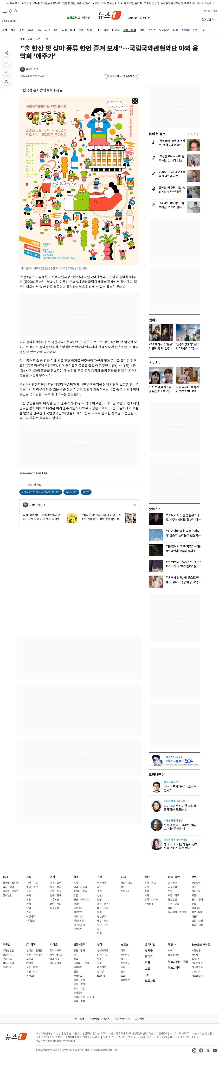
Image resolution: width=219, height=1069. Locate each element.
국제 (76, 877)
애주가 (86, 492)
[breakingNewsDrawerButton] (10, 11)
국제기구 (78, 916)
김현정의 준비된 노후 (174, 801)
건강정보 (78, 975)
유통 (194, 903)
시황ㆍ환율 (173, 903)
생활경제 (196, 908)
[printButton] (6, 81)
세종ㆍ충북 (102, 903)
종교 (76, 958)
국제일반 (78, 929)
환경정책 (54, 908)
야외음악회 (71, 492)
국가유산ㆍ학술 (81, 963)
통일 (123, 887)
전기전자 (196, 891)
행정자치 (101, 882)
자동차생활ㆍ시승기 (84, 997)
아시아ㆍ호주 (80, 891)
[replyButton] (6, 62)
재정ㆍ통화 (55, 887)
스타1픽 (196, 958)
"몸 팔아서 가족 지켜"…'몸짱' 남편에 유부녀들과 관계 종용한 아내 (183, 551)
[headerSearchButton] (15, 11)
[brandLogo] (109, 15)
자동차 (195, 895)
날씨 (28, 908)
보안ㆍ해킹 (32, 967)
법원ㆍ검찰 (32, 887)
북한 (147, 877)
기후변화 (78, 912)
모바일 (29, 958)
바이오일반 (55, 963)
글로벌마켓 (173, 954)
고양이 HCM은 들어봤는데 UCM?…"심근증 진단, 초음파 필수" (41, 3)
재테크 (171, 908)
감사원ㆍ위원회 (10, 891)
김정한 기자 (31, 69)
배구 (123, 967)
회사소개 (79, 1018)
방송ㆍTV (102, 954)
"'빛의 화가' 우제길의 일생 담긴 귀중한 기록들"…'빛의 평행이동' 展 (101, 517)
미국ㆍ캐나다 (80, 887)
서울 (99, 887)
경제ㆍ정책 (55, 882)
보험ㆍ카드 (173, 895)
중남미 (77, 903)
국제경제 (78, 908)
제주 (99, 933)
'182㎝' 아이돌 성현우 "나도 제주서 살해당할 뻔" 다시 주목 (183, 519)
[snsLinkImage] (194, 1050)
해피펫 (86, 18)
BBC (170, 950)
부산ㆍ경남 (102, 925)
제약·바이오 (56, 954)
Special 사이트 (201, 944)
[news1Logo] (16, 1036)
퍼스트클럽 (197, 975)
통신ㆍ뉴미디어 (34, 954)
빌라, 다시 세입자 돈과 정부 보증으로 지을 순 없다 (181, 846)
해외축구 (125, 963)
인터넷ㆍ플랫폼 (34, 950)
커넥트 (207, 10)
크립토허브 (73, 18)
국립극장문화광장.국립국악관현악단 (40, 492)
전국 (99, 877)
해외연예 (101, 967)
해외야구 (125, 954)
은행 (170, 891)
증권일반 (172, 899)
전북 (99, 912)
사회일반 (30, 920)
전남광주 (101, 916)
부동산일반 (8, 950)
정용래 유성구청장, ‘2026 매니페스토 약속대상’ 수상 (175, 3)
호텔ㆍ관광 (197, 920)
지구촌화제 (79, 925)
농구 (123, 971)
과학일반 (30, 975)
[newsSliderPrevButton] (188, 134)
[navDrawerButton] (4, 11)
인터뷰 (100, 971)
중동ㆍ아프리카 (81, 899)
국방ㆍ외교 (126, 882)
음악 (99, 963)
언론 (76, 971)
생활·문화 (79, 944)
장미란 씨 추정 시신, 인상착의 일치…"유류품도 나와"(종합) (172, 192)
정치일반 (7, 895)
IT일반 (29, 963)
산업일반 (196, 882)
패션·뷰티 (197, 912)
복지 (28, 895)
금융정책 (172, 887)
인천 (99, 895)
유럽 (76, 895)
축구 (123, 958)
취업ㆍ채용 (197, 925)
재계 (194, 887)
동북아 (77, 882)
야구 (123, 950)
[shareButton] (6, 52)
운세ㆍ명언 (79, 984)
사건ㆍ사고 (32, 882)
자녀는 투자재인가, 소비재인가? (180, 788)
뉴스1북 (196, 971)
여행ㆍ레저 (79, 980)
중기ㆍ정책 (197, 899)
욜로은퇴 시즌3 (171, 782)
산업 (194, 877)
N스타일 (101, 975)
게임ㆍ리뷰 (32, 971)
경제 (52, 877)
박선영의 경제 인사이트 (175, 839)
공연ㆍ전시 (79, 950)
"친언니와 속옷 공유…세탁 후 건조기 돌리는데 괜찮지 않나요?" (184, 535)
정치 (5, 877)
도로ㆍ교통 (79, 988)
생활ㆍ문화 (26, 39)
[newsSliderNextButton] (197, 134)
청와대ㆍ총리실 (10, 882)
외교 (123, 877)
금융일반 (172, 882)
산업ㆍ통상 (55, 891)
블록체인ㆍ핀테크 (177, 912)
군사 (146, 887)
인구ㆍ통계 (55, 895)
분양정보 (7, 958)
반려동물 (78, 992)
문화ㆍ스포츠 (151, 899)
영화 (99, 958)
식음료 (195, 916)
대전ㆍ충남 (102, 908)
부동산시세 (8, 963)
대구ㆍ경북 (102, 920)
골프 (123, 975)
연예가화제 (102, 950)
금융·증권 (174, 877)
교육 (28, 891)
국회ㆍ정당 (8, 887)
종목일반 (125, 980)
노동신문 (145, 18)
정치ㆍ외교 (150, 882)
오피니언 (155, 774)
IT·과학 (31, 944)
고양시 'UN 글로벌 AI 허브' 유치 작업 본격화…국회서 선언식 (110, 3)
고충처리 (139, 1018)
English (133, 18)
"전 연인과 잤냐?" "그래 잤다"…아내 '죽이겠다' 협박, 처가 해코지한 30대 (183, 566)
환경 (28, 903)
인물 (28, 912)
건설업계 (7, 967)
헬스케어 (54, 958)
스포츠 (153, 362)
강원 (99, 899)
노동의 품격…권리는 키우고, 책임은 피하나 (180, 827)
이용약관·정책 (122, 1018)
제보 (214, 10)
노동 (28, 899)
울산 (99, 929)
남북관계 (148, 903)
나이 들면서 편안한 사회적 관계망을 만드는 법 (180, 807)
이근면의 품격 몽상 (173, 820)
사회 (28, 877)
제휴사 (172, 944)
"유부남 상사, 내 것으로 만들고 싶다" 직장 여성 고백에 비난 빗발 (183, 582)
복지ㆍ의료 (55, 950)
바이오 (54, 944)
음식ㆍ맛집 (79, 1001)
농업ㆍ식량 (55, 903)
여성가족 (30, 916)
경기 (99, 891)
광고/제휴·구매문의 (99, 1018)
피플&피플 (79, 920)
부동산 (6, 944)
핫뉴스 (153, 508)
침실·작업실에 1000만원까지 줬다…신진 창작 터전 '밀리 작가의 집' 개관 (41, 517)
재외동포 (125, 891)
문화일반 (78, 967)
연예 (152, 320)
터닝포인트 (197, 967)
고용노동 (54, 899)
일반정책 (7, 954)
